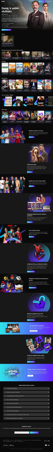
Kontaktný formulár (9, 441)
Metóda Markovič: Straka (33, 122)
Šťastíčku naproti (48, 121)
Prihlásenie (49, 1)
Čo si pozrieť (25, 440)
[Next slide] (51, 56)
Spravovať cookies (20, 441)
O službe (12, 440)
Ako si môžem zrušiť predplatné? (11, 399)
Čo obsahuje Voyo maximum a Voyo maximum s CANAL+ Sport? (17, 414)
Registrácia (42, 1)
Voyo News (14, 441)
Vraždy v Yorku (34, 90)
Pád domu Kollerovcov (5, 122)
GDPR (4, 441)
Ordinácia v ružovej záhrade (19, 73)
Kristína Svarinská (6, 27)
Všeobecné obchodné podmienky (36, 440)
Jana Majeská (26, 27)
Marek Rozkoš (17, 27)
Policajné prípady (5, 73)
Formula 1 (38, 233)
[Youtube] (49, 441)
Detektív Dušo (48, 73)
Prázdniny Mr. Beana (41, 90)
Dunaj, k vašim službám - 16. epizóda (36, 58)
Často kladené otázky (6, 440)
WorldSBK (35, 234)
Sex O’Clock (40, 121)
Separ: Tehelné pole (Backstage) (26, 122)
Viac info (21, 21)
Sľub (33, 73)
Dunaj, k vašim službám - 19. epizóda (6, 58)
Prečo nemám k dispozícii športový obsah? (13, 407)
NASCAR (30, 234)
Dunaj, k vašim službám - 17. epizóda (26, 58)
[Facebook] (45, 441)
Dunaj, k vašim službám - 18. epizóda (16, 58)
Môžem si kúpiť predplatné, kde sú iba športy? (14, 418)
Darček (29, 440)
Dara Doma (12, 121)
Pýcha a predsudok (19, 90)
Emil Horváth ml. (21, 27)
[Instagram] (47, 441)
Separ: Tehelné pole (19, 121)
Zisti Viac (31, 186)
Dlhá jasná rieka (26, 90)
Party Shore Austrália (48, 90)
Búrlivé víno (12, 73)
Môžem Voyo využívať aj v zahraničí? (12, 392)
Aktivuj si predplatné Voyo (6, 29)
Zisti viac (31, 236)
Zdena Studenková (11, 27)
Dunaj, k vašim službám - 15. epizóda (46, 58)
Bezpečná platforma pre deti (35, 313)
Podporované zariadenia (18, 440)
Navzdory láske (12, 90)
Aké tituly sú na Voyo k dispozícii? (12, 403)
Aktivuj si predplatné (31, 271)
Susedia (26, 73)
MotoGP (46, 233)
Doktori (41, 73)
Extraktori (5, 90)
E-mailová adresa (17, 432)
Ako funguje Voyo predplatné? (11, 388)
